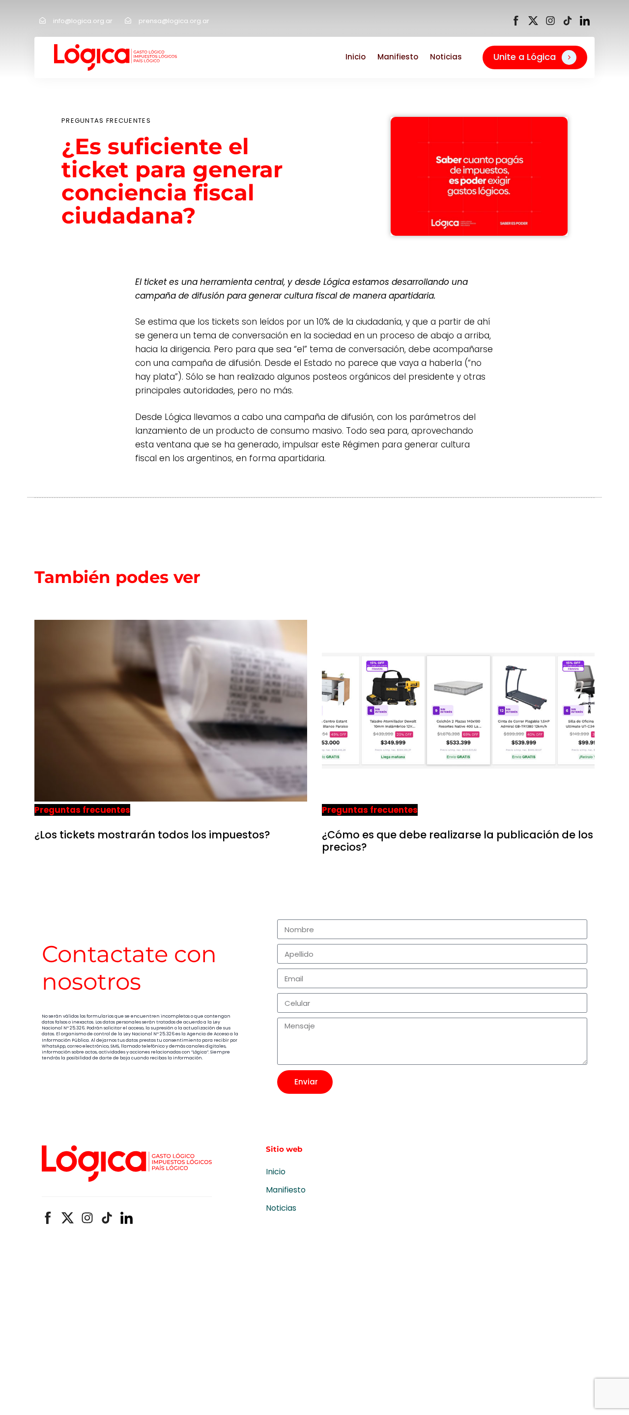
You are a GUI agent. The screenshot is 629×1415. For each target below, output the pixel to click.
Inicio (355, 57)
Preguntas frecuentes (106, 120)
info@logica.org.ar (83, 21)
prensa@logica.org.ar (174, 21)
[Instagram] (550, 21)
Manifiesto (397, 57)
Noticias (446, 57)
